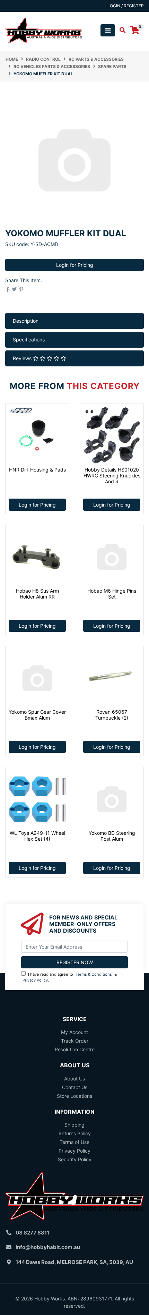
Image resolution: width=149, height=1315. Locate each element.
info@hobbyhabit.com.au (48, 1247)
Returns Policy (75, 1133)
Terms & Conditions (94, 974)
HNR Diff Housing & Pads (37, 470)
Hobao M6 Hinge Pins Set (111, 594)
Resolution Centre (75, 1049)
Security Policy (74, 1159)
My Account (74, 1032)
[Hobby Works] (43, 30)
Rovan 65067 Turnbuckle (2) (111, 715)
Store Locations (74, 1096)
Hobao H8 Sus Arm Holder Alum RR (37, 594)
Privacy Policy (35, 980)
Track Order (74, 1041)
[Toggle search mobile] (120, 30)
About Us (74, 1078)
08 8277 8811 (32, 1232)
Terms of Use (74, 1142)
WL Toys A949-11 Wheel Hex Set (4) (37, 836)
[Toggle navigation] (107, 30)
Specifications (29, 339)
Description (25, 321)
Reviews (23, 358)
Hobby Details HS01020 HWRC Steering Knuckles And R (112, 475)
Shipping (74, 1125)
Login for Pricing (74, 265)
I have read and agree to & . (70, 977)
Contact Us (74, 1087)
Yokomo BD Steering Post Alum (112, 836)
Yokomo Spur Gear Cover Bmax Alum (37, 715)
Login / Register (125, 5)
